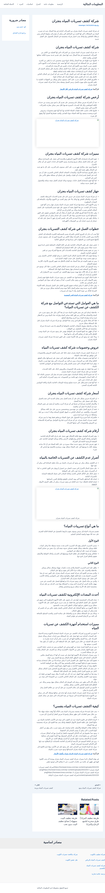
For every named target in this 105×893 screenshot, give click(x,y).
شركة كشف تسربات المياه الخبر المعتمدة (78, 295)
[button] (18, 4)
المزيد (21, 4)
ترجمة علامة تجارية (98, 874)
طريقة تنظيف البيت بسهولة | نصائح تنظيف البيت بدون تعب (67, 821)
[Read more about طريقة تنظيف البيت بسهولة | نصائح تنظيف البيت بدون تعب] (67, 809)
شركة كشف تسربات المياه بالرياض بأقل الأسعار (76, 89)
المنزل (38, 4)
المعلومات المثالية (93, 4)
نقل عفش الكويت (71, 860)
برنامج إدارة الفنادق (19, 33)
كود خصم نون (21, 27)
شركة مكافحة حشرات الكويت (67, 854)
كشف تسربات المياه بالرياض (95, 860)
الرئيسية (60, 4)
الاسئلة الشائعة (9, 4)
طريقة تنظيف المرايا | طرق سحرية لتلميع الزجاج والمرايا (89, 821)
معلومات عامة (49, 4)
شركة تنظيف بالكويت (97, 854)
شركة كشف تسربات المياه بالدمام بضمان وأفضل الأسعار (73, 754)
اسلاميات (29, 4)
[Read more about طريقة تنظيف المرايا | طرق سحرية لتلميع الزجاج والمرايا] (89, 809)
